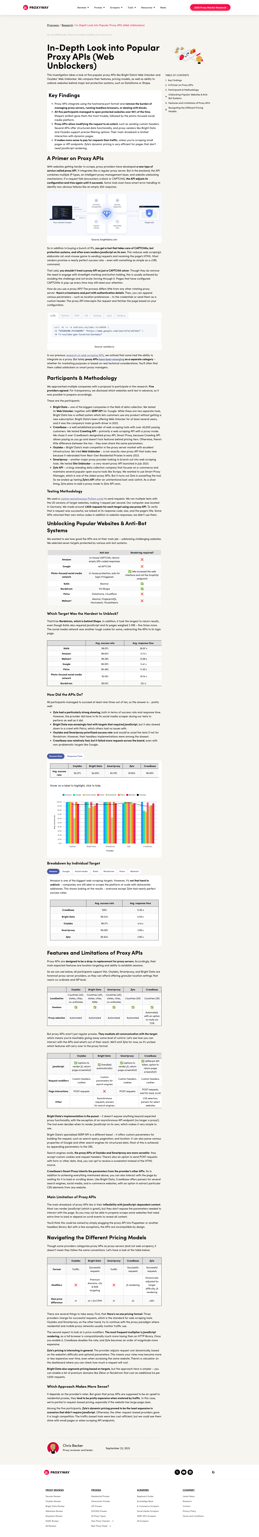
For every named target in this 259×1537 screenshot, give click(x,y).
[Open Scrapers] (122, 7)
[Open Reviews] (88, 7)
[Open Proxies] (104, 7)
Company (189, 1490)
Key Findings (175, 80)
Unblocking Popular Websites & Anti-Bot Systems (188, 96)
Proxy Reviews (55, 1490)
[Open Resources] (154, 7)
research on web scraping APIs (85, 355)
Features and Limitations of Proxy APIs (189, 102)
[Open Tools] (135, 7)
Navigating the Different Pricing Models (185, 109)
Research (67, 25)
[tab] (55, 756)
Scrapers (143, 1490)
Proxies (96, 1490)
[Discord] (190, 1472)
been (109, 359)
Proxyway (53, 25)
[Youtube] (183, 1472)
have (102, 359)
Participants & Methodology (183, 89)
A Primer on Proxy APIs (180, 84)
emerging (118, 359)
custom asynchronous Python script (82, 498)
